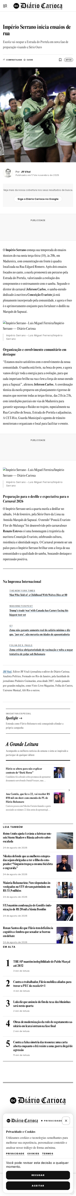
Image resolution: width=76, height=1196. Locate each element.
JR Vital (7, 671)
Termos (47, 1153)
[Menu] (5, 6)
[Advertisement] (38, 229)
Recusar (38, 1175)
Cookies (33, 1153)
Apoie (68, 60)
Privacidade (15, 1153)
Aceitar (38, 1185)
